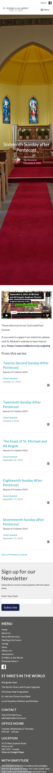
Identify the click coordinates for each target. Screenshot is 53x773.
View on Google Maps (12, 752)
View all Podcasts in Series (14, 554)
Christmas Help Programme (14, 691)
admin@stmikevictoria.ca (13, 718)
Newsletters (8, 654)
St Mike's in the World (12, 657)
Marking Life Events (11, 640)
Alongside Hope (9, 682)
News (4, 647)
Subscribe (10, 607)
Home (4, 629)
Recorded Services (11, 636)
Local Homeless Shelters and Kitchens (19, 701)
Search (43, 3)
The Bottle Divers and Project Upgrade (20, 687)
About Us (6, 633)
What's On (7, 650)
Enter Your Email (9, 596)
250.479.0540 (8, 715)
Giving (5, 643)
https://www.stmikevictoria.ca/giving (28, 345)
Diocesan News (9, 661)
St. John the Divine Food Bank (15, 696)
